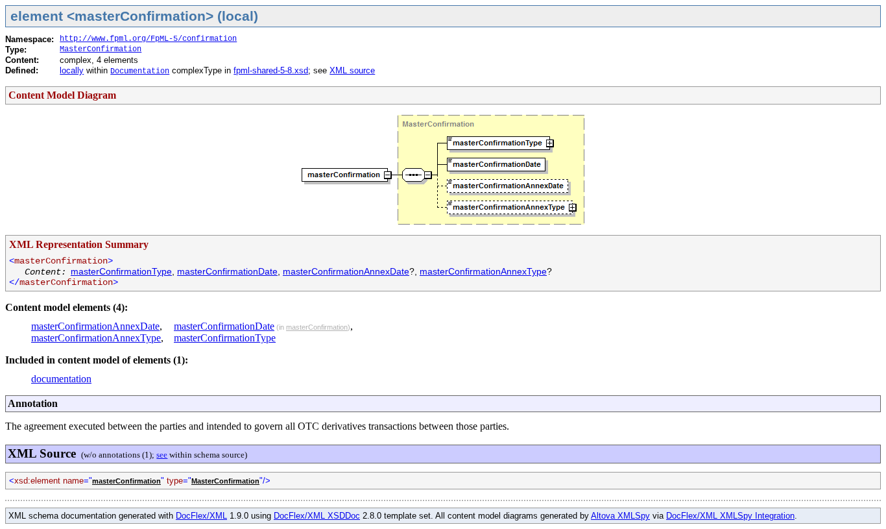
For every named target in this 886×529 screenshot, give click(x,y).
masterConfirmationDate (227, 271)
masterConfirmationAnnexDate (346, 271)
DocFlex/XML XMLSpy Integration (730, 516)
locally (72, 70)
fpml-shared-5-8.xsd (270, 70)
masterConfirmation (317, 327)
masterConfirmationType (121, 271)
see (161, 455)
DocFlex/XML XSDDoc (317, 516)
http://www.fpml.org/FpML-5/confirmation (148, 38)
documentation (61, 378)
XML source (352, 70)
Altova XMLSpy (620, 516)
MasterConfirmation (100, 49)
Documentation (139, 71)
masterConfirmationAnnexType (483, 271)
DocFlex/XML (201, 516)
